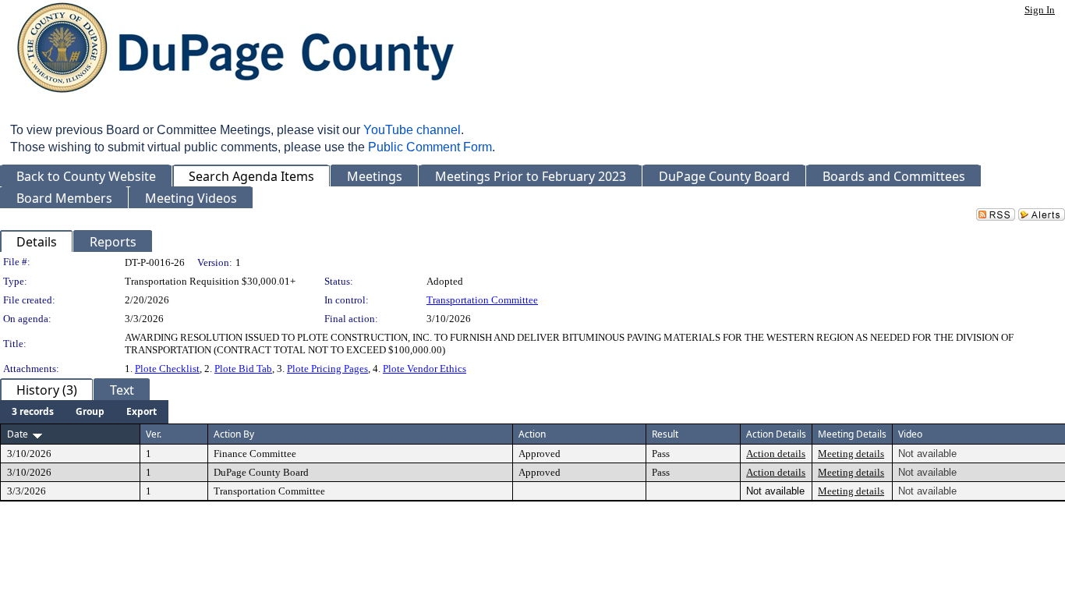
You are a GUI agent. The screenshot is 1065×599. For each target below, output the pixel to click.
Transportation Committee (482, 300)
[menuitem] (33, 412)
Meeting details (851, 453)
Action (532, 434)
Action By (234, 434)
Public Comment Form (430, 147)
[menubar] (84, 412)
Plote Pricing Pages (327, 368)
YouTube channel (412, 129)
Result (665, 434)
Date (17, 434)
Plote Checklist (167, 368)
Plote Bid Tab (243, 368)
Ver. (153, 434)
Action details (775, 453)
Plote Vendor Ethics (424, 368)
